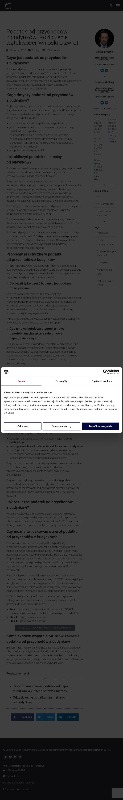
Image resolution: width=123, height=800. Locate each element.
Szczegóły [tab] (61, 381)
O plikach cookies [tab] (102, 381)
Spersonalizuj (59, 426)
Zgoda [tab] (21, 381)
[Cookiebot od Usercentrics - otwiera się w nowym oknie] (105, 371)
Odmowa (22, 426)
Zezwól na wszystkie (100, 426)
